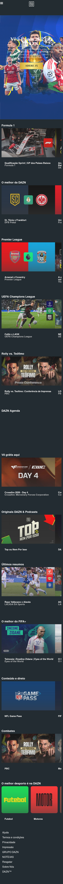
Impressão (8, 847)
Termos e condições (13, 837)
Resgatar (7, 861)
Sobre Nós (8, 866)
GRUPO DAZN (10, 852)
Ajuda (5, 832)
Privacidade (8, 842)
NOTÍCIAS (8, 857)
